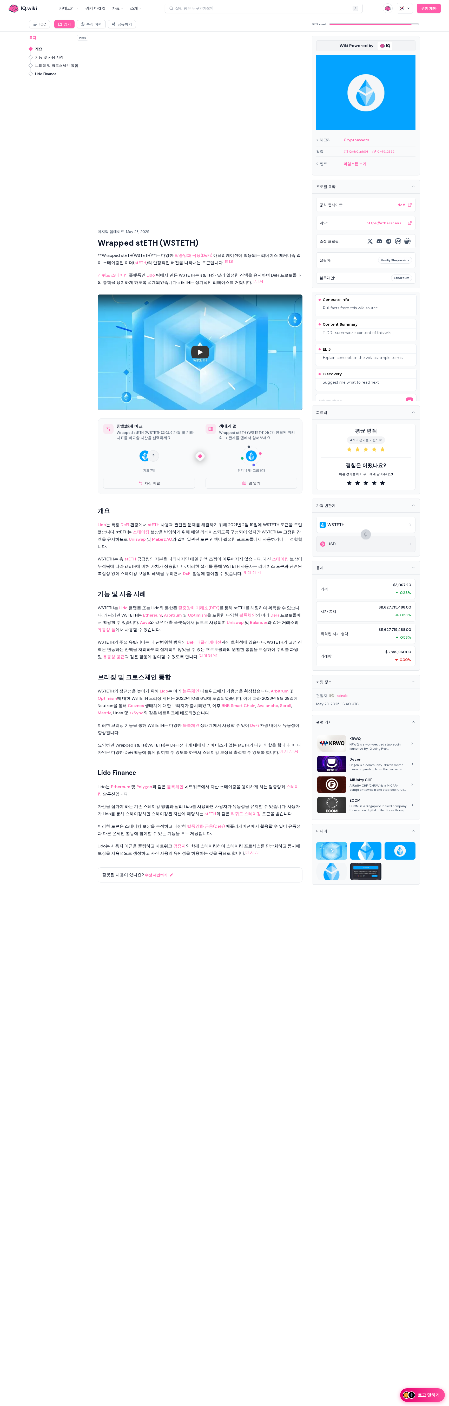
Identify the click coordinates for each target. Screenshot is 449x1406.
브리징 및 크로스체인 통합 (56, 65)
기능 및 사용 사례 (49, 57)
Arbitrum (173, 615)
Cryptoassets (356, 140)
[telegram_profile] (388, 241)
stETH (140, 262)
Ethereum (152, 615)
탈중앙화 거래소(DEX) (198, 608)
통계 (319, 567)
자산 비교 (152, 483)
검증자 (179, 846)
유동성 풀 (106, 629)
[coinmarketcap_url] (398, 241)
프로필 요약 (325, 186)
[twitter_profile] (370, 241)
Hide (82, 38)
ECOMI (355, 800)
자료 (116, 8)
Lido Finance (45, 73)
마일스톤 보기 (355, 163)
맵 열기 (254, 483)
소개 (134, 8)
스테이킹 (141, 532)
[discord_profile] (379, 241)
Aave (145, 622)
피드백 (321, 412)
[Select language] (405, 8)
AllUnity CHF (360, 779)
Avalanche (267, 705)
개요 (38, 49)
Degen (355, 759)
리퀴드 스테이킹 (113, 275)
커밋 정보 (324, 681)
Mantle (104, 713)
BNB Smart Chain (238, 705)
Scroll (285, 705)
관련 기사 (324, 722)
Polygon (144, 786)
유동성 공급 (114, 656)
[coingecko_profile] (407, 241)
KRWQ (355, 738)
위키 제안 (429, 8)
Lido (151, 275)
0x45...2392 (385, 151)
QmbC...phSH (358, 151)
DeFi (125, 524)
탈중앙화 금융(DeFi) (193, 255)
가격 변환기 (325, 505)
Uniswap (137, 539)
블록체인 (247, 615)
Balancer (258, 622)
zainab (342, 695)
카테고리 (67, 8)
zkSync (136, 713)
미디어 (321, 831)
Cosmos (136, 705)
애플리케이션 (208, 642)
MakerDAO (162, 539)
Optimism (197, 615)
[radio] (349, 449)
